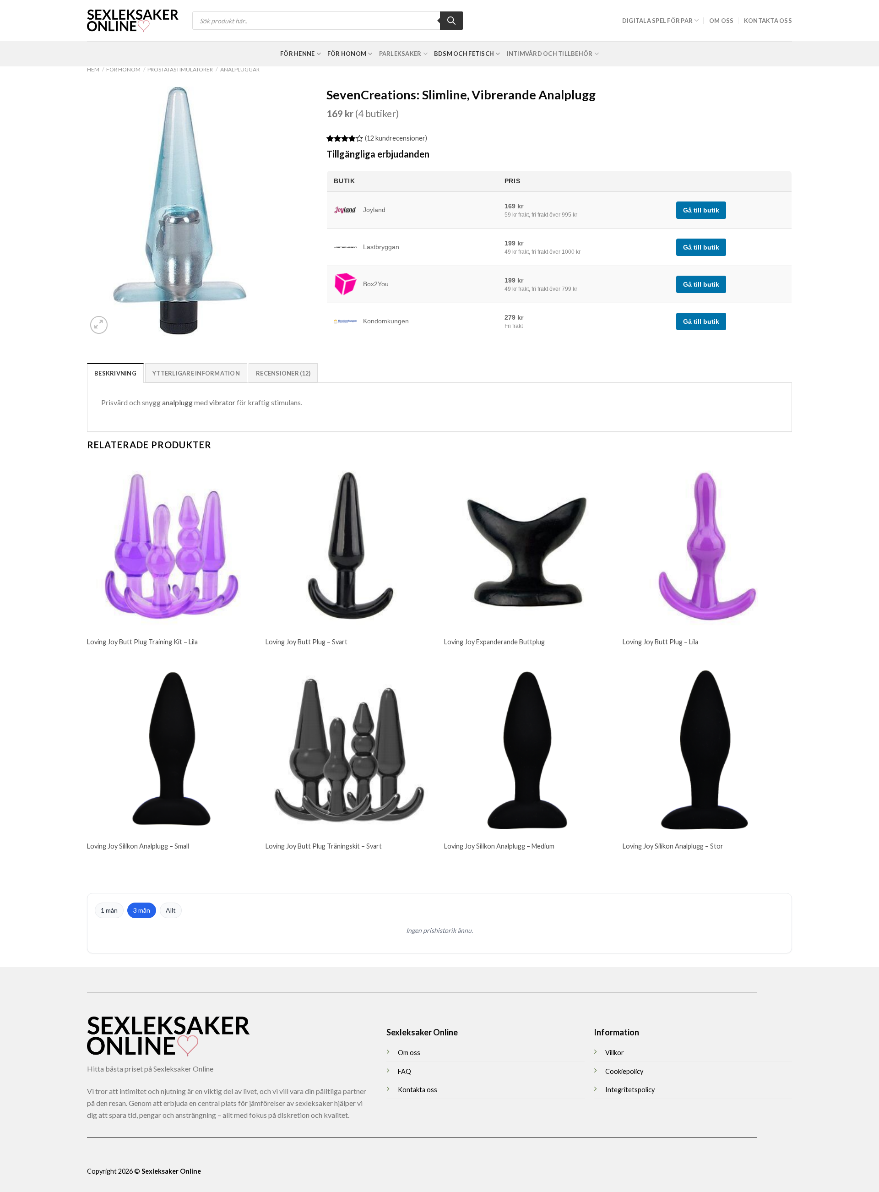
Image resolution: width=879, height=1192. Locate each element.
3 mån (141, 910)
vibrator (222, 402)
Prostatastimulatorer (180, 69)
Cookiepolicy (624, 1071)
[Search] (451, 20)
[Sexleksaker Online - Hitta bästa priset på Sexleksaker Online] (133, 20)
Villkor (614, 1052)
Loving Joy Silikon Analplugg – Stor (673, 846)
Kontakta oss (768, 20)
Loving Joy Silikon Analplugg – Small (138, 846)
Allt (171, 910)
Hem (93, 69)
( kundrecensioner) (396, 138)
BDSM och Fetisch (464, 53)
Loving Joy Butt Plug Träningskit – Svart (324, 846)
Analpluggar (240, 69)
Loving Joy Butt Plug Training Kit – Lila (142, 642)
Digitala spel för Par (657, 20)
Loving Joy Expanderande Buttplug (494, 642)
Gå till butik (701, 210)
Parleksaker (400, 53)
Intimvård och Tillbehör (550, 53)
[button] (99, 325)
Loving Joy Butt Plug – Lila (660, 642)
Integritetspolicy (630, 1090)
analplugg (177, 402)
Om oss (721, 20)
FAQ (404, 1071)
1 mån (109, 910)
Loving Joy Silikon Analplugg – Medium (499, 846)
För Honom (346, 53)
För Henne (297, 53)
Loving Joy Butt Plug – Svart (306, 642)
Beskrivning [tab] (115, 373)
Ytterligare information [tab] (196, 373)
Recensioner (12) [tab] (283, 373)
